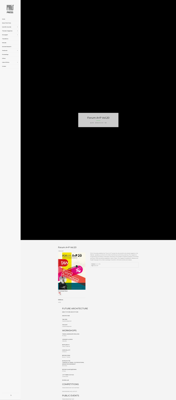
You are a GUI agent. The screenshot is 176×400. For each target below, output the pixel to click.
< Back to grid (60, 250)
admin (92, 122)
